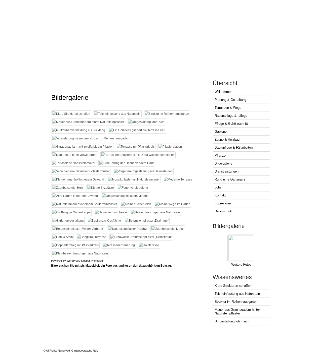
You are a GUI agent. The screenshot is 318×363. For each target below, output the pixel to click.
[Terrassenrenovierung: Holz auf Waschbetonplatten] (138, 155)
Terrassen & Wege (228, 108)
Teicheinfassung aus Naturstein (237, 294)
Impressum (223, 203)
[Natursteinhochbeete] (111, 212)
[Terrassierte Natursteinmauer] (74, 163)
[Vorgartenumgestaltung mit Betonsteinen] (144, 171)
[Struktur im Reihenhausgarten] (167, 114)
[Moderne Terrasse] (179, 179)
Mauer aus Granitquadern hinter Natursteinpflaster (237, 311)
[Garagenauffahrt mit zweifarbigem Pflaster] (83, 146)
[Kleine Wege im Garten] (173, 204)
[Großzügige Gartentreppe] (72, 212)
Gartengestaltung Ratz (85, 350)
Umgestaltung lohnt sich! (232, 321)
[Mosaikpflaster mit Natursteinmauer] (134, 179)
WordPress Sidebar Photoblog (85, 260)
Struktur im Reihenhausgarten (236, 301)
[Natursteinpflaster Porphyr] (128, 229)
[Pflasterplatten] (171, 146)
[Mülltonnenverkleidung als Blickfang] (79, 130)
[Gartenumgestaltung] (68, 220)
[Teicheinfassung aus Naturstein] (118, 114)
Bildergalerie (223, 163)
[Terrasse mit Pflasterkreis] (136, 146)
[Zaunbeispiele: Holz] (68, 187)
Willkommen (223, 92)
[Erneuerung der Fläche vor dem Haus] (127, 163)
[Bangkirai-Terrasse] (92, 237)
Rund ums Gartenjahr (230, 179)
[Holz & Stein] (63, 237)
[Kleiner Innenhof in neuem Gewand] (78, 179)
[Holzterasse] (149, 245)
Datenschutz (224, 211)
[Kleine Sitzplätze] (101, 187)
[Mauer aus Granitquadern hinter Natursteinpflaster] (88, 122)
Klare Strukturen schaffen (233, 286)
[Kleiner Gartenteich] (136, 204)
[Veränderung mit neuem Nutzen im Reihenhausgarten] (91, 138)
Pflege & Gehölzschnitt (231, 123)
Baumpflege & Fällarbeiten (234, 147)
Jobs (218, 187)
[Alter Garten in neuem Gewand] (75, 196)
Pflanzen (221, 155)
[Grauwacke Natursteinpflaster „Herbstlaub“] (141, 237)
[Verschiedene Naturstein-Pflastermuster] (81, 171)
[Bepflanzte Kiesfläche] (105, 220)
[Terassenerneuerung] (119, 245)
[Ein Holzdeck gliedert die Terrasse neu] (137, 130)
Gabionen (221, 131)
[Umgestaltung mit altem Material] (126, 196)
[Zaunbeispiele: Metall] (168, 229)
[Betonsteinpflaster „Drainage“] (147, 220)
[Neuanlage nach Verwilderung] (75, 155)
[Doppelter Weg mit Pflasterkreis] (76, 245)
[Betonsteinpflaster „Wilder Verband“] (78, 229)
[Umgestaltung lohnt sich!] (147, 122)
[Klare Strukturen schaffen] (71, 114)
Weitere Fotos (241, 264)
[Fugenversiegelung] (133, 187)
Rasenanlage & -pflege (231, 116)
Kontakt (220, 195)
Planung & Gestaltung (230, 100)
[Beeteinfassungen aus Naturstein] (156, 212)
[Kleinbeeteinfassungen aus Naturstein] (80, 253)
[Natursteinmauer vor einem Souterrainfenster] (85, 204)
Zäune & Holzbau (227, 139)
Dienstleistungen (226, 171)
